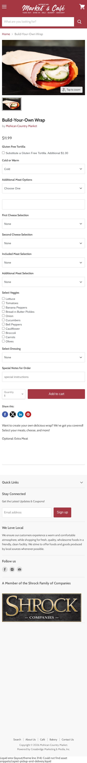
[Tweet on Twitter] (13, 414)
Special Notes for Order (16, 368)
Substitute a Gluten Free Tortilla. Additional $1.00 (37, 153)
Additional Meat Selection (18, 273)
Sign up (62, 512)
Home (6, 34)
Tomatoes (12, 303)
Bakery (53, 739)
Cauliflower (13, 328)
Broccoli (11, 333)
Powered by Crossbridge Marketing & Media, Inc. (43, 749)
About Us (30, 739)
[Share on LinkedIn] (20, 414)
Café (42, 739)
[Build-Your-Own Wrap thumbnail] (11, 104)
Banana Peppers (16, 307)
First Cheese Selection (15, 215)
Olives (10, 341)
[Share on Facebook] (5, 414)
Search (17, 739)
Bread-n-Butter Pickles (20, 311)
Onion (9, 316)
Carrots (10, 337)
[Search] (79, 21)
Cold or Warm (10, 160)
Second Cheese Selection (17, 234)
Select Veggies (10, 292)
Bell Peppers (14, 324)
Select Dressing (11, 348)
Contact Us (68, 739)
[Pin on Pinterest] (28, 414)
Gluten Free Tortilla (13, 146)
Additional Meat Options (17, 179)
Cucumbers (13, 320)
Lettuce (10, 298)
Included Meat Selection (17, 253)
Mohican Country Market (21, 126)
